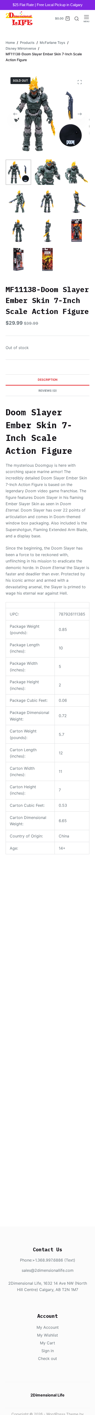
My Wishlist (47, 1335)
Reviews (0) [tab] (47, 390)
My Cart (47, 1342)
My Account (48, 1327)
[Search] (77, 19)
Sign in (47, 1350)
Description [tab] (47, 379)
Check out (47, 1358)
